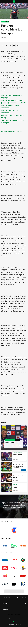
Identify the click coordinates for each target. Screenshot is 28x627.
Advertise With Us (20, 618)
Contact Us (13, 618)
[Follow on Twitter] (22, 597)
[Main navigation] (2, 2)
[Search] (26, 2)
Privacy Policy (17, 614)
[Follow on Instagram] (25, 597)
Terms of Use (10, 614)
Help (9, 618)
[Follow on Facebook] (20, 597)
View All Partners (14, 591)
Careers (5, 618)
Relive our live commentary (11, 131)
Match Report (5, 21)
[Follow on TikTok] (17, 597)
